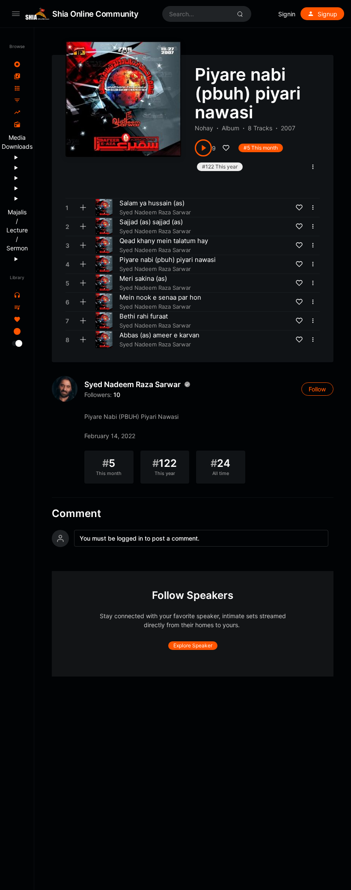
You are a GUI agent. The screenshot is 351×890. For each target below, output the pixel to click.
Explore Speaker (192, 645)
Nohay (204, 128)
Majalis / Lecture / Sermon (17, 230)
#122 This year (220, 166)
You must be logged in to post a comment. (139, 538)
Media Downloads (17, 142)
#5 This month (261, 147)
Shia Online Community (95, 13)
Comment (76, 513)
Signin (286, 14)
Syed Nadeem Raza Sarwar (132, 384)
